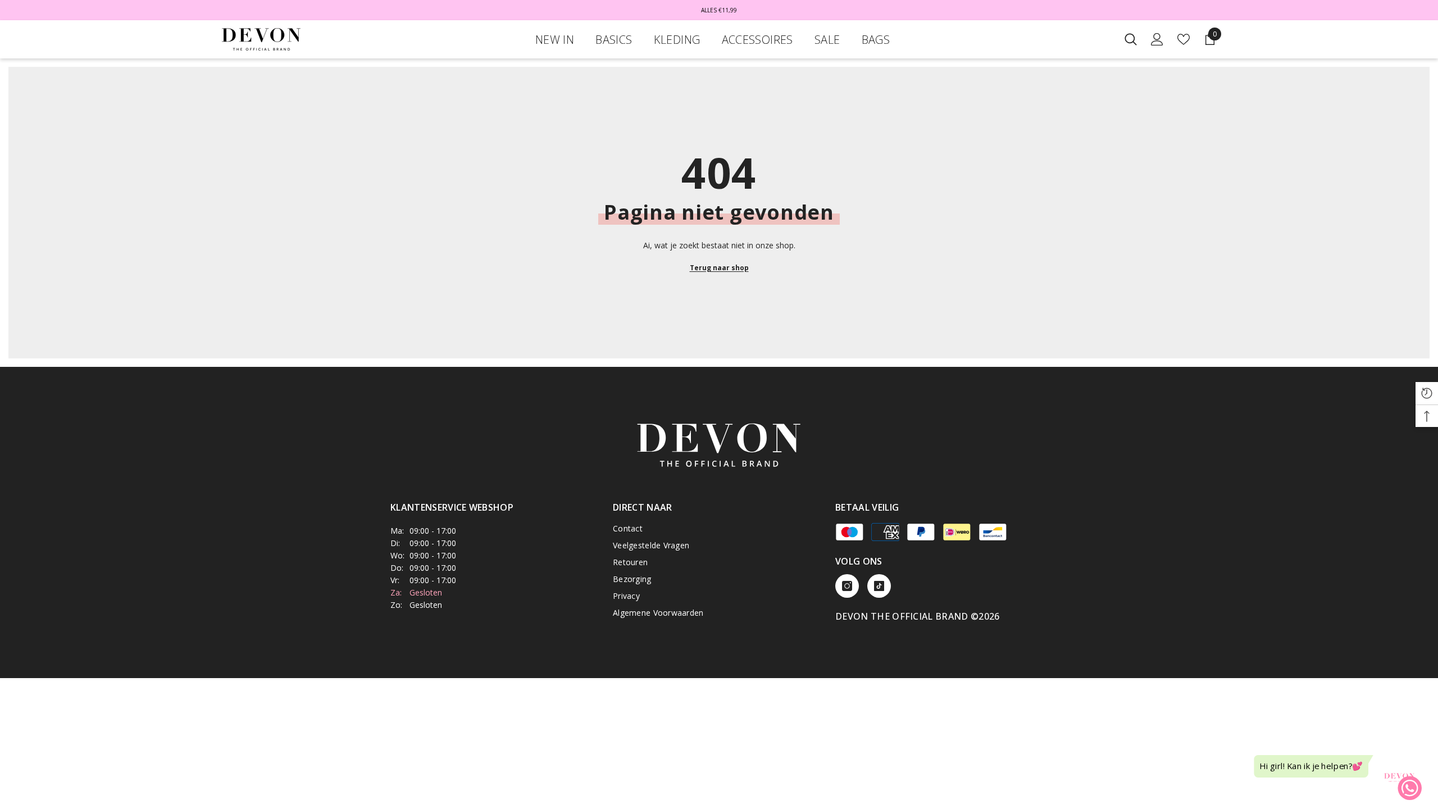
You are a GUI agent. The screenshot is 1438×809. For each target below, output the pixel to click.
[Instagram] (847, 586)
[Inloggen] (1157, 39)
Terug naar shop (719, 267)
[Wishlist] (1183, 39)
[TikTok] (879, 586)
